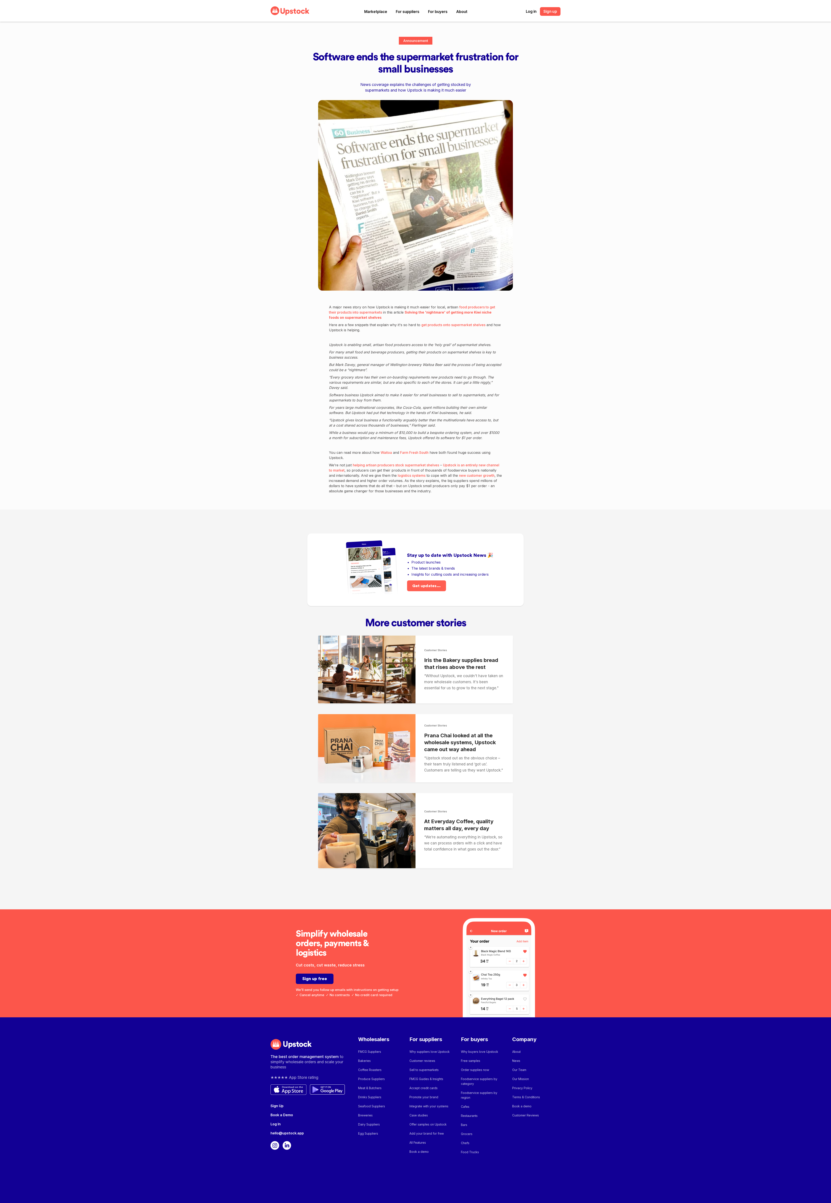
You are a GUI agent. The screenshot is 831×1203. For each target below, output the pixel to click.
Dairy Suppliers (369, 1124)
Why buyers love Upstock (479, 1051)
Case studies (418, 1115)
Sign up (550, 11)
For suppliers (407, 12)
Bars (464, 1125)
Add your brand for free (426, 1133)
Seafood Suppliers (371, 1106)
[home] (290, 11)
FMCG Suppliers (369, 1051)
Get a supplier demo (755, 1189)
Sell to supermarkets (424, 1070)
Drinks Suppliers (369, 1097)
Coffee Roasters (370, 1070)
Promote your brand (423, 1097)
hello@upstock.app (287, 1133)
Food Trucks (470, 1152)
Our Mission (520, 1079)
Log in (531, 11)
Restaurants (469, 1116)
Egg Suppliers (368, 1133)
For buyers (438, 12)
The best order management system (305, 1056)
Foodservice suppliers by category (479, 1081)
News (516, 1061)
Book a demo (419, 1151)
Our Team (519, 1070)
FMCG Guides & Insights (426, 1079)
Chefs (465, 1143)
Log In (276, 1124)
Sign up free (314, 979)
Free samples (470, 1061)
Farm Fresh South (414, 452)
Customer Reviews (525, 1115)
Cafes (465, 1106)
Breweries (365, 1115)
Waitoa (386, 452)
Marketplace (375, 12)
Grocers (466, 1134)
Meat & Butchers (370, 1088)
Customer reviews (422, 1061)
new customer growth (476, 475)
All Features (417, 1142)
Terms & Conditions (526, 1097)
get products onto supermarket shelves (453, 325)
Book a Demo (282, 1115)
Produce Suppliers (371, 1079)
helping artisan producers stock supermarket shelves (396, 465)
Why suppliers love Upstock (429, 1051)
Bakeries (364, 1061)
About (461, 12)
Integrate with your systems (428, 1106)
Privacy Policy (522, 1088)
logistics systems (411, 475)
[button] (375, 11)
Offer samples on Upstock (428, 1124)
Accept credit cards (423, 1088)
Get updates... (426, 586)
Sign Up (277, 1106)
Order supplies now (475, 1070)
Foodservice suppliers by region (479, 1095)
